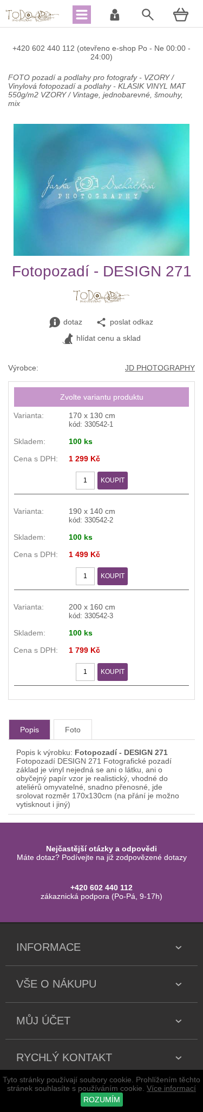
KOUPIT (113, 480)
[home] (32, 20)
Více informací (171, 1088)
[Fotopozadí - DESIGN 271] (101, 253)
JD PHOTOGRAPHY (160, 367)
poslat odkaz (131, 321)
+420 (22, 48)
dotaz (72, 321)
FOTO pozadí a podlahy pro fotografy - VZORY (90, 77)
